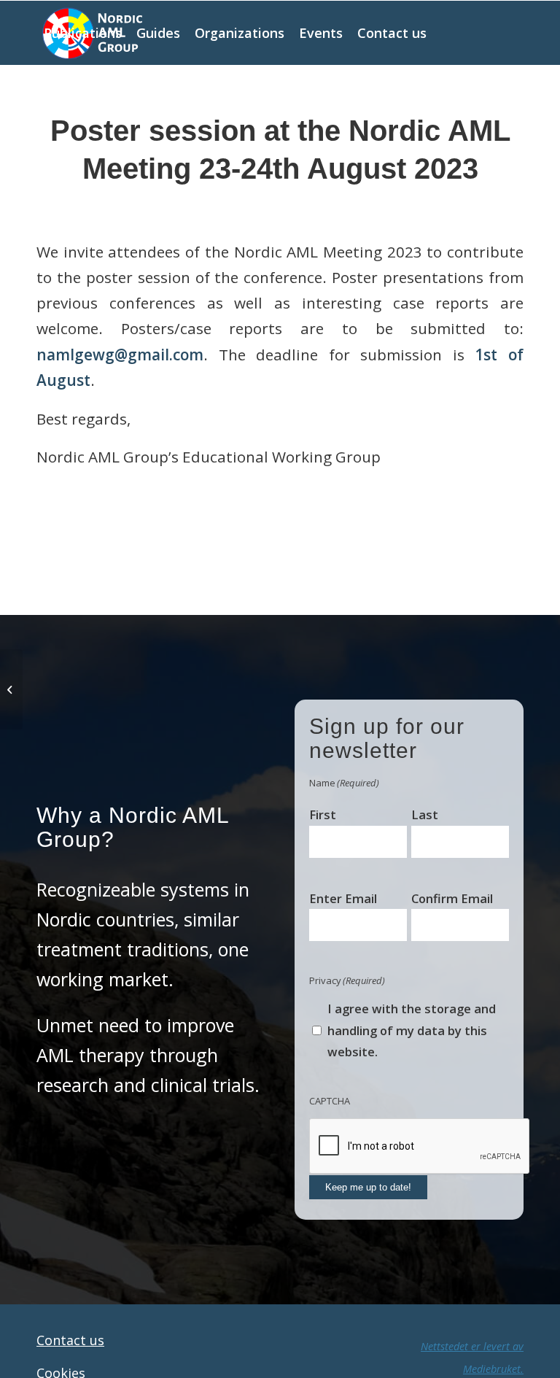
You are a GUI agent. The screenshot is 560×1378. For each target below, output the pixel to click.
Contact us (70, 1340)
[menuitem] (82, 33)
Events (331, 207)
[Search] (154, 97)
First (322, 814)
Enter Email (343, 898)
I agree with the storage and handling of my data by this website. (411, 1030)
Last (424, 814)
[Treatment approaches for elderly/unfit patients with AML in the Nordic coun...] (11, 689)
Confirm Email (452, 898)
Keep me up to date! (368, 1187)
